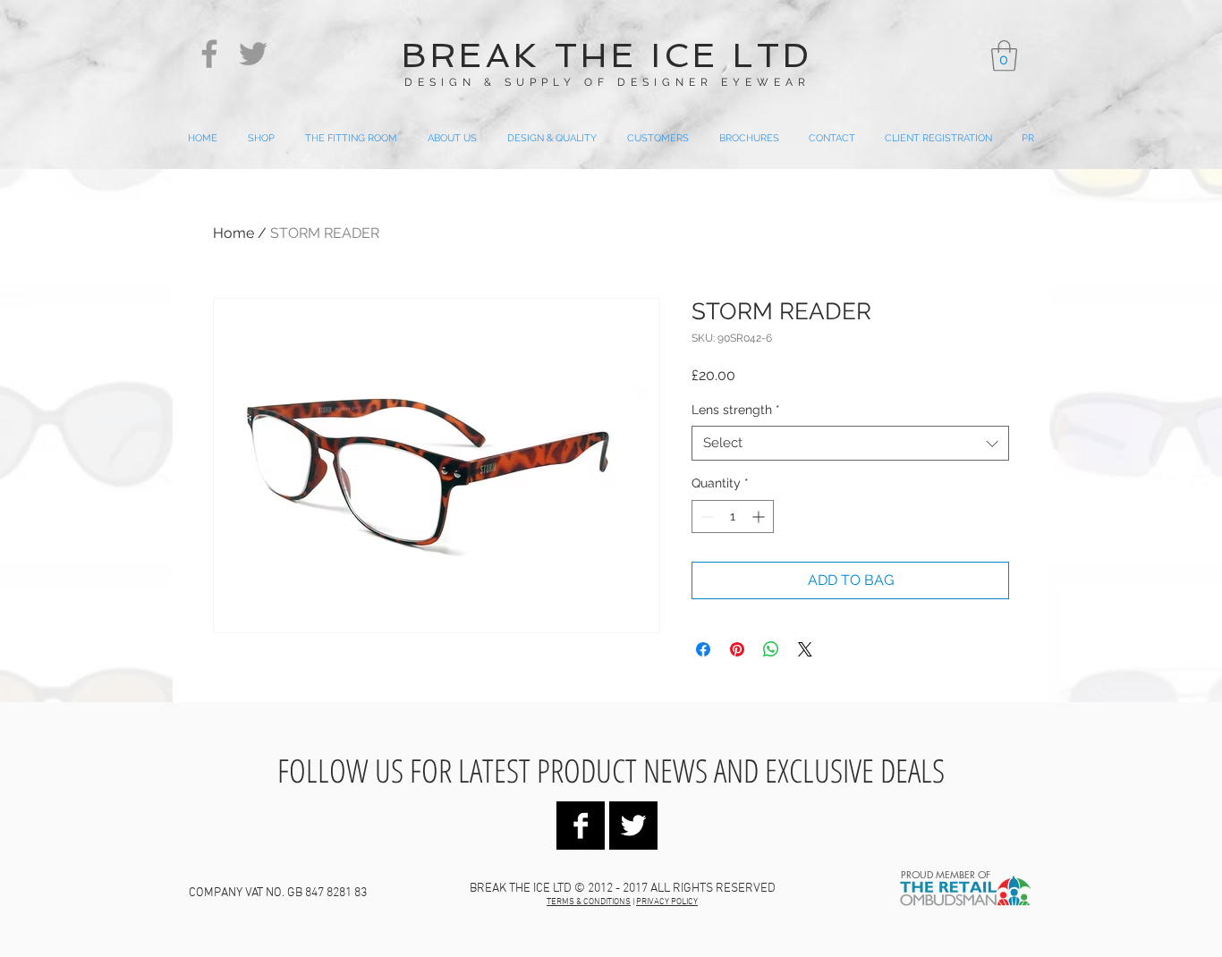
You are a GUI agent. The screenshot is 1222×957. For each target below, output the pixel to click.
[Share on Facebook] (703, 649)
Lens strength (736, 409)
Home (233, 232)
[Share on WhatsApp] (771, 649)
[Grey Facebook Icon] (209, 53)
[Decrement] (705, 516)
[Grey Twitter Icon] (253, 53)
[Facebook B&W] (580, 825)
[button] (1004, 56)
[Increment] (760, 516)
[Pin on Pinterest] (737, 649)
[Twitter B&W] (633, 825)
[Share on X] (805, 649)
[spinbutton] (733, 516)
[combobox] (850, 443)
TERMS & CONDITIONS (589, 902)
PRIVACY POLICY (667, 902)
